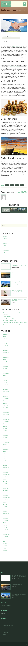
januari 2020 (5, 490)
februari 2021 (5, 463)
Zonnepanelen (16, 38)
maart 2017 (5, 548)
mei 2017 (5, 543)
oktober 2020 (5, 472)
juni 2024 (5, 378)
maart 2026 (5, 345)
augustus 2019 (6, 499)
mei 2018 (5, 525)
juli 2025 (4, 359)
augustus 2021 (6, 449)
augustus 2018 (6, 520)
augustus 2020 (6, 476)
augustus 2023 (6, 398)
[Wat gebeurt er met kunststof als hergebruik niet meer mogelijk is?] (6, 266)
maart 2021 (5, 460)
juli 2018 (4, 522)
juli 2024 (4, 375)
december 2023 (6, 391)
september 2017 (6, 534)
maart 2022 (5, 433)
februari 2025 (5, 366)
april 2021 (5, 458)
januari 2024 (5, 389)
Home (24, 10)
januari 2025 (5, 368)
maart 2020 (5, 488)
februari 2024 (5, 387)
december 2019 (6, 493)
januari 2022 (5, 437)
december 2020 (6, 467)
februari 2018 (5, 532)
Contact (4, 634)
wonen (4, 252)
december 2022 (6, 412)
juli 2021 (4, 451)
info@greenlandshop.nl (6, 605)
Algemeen (5, 236)
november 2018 (6, 516)
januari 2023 (5, 410)
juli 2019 (4, 502)
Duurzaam (19, 10)
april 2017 (5, 545)
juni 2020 (5, 481)
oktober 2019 (5, 495)
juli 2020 (4, 479)
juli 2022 (4, 424)
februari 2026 (5, 348)
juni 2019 (5, 504)
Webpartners (5, 632)
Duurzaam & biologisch (8, 625)
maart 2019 (5, 509)
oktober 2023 (5, 396)
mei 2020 (5, 483)
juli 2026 (4, 336)
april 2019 (5, 506)
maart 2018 (5, 529)
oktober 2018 (5, 518)
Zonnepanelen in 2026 (17, 273)
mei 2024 (5, 380)
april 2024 (5, 382)
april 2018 (5, 527)
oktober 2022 (5, 417)
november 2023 (6, 394)
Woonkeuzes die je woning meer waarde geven (19, 300)
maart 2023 (5, 405)
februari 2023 (5, 407)
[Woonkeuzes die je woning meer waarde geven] (6, 302)
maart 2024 (5, 384)
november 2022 (6, 414)
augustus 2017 (6, 536)
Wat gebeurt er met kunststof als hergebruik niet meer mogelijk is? (19, 264)
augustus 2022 (6, 421)
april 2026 (5, 343)
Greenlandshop (6, 4)
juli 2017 (4, 539)
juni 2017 (5, 541)
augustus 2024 (6, 373)
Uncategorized (6, 250)
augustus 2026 (6, 334)
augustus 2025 (6, 357)
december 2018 (6, 513)
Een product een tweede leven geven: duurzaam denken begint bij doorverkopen (19, 283)
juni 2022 (5, 426)
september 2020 (6, 474)
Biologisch (5, 238)
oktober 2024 (5, 371)
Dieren (4, 241)
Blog (4, 627)
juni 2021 (5, 453)
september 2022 (6, 419)
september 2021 (6, 447)
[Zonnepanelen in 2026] (6, 275)
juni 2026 (5, 338)
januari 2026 (5, 350)
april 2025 (5, 364)
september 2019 (6, 497)
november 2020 (6, 470)
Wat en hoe (5, 623)
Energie (10, 38)
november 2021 (6, 442)
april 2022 (5, 430)
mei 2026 (5, 341)
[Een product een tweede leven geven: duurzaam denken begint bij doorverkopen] (6, 284)
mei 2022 (5, 428)
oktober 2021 (5, 444)
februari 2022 (5, 435)
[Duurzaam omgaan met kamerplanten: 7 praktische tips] (6, 293)
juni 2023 (5, 403)
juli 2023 (4, 401)
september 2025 (6, 355)
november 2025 (6, 352)
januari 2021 (5, 465)
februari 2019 (5, 511)
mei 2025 (5, 361)
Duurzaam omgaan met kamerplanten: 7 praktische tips (18, 291)
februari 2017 (5, 550)
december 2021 (6, 440)
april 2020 (5, 486)
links (4, 630)
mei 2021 (5, 456)
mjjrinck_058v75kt (20, 192)
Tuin (3, 247)
